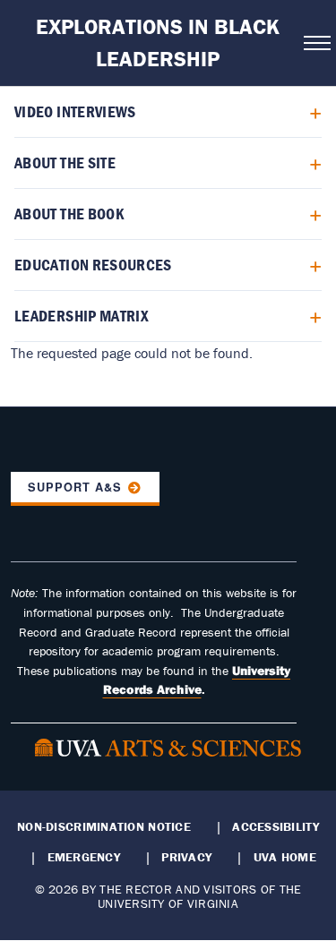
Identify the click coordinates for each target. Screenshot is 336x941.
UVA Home (285, 857)
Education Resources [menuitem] (93, 264)
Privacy (186, 857)
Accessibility (275, 826)
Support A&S (75, 487)
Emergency (83, 857)
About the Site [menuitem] (65, 162)
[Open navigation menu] (314, 43)
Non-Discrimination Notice (104, 826)
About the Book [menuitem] (69, 213)
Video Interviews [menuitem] (75, 111)
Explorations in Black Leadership (158, 42)
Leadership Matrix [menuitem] (81, 315)
